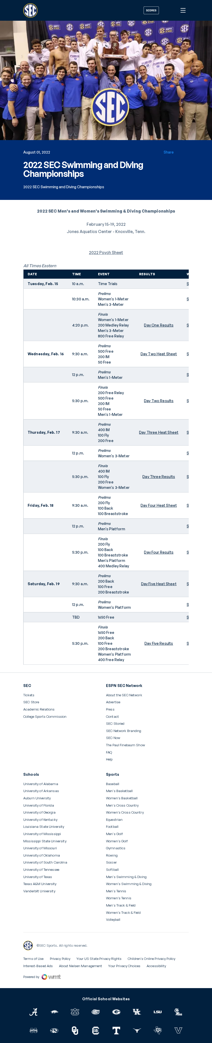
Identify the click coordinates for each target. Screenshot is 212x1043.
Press (110, 709)
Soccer (111, 862)
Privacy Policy (60, 959)
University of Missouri (40, 848)
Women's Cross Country (125, 812)
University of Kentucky (40, 820)
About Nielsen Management (80, 966)
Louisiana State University (43, 827)
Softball (112, 870)
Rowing (112, 855)
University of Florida (38, 805)
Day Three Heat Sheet (158, 432)
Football (112, 827)
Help (109, 759)
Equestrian (114, 820)
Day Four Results (158, 552)
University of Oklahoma (41, 855)
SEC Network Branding (123, 731)
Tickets (28, 695)
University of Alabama (40, 784)
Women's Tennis (118, 898)
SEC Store (31, 702)
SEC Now (113, 738)
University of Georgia (39, 812)
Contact (112, 717)
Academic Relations (39, 709)
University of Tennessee (41, 870)
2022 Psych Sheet (106, 252)
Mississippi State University (44, 841)
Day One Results (158, 325)
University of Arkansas (41, 791)
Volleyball (113, 920)
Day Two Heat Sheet (159, 354)
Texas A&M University (40, 884)
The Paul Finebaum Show (125, 745)
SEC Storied (115, 724)
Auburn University (37, 798)
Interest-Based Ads (38, 966)
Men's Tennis (116, 891)
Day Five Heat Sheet (159, 584)
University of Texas (37, 877)
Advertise (113, 702)
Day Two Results (158, 401)
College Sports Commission (44, 717)
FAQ (109, 752)
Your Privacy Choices (124, 966)
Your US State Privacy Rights (99, 959)
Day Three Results (158, 476)
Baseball (112, 784)
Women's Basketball (122, 798)
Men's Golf (114, 834)
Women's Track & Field (123, 913)
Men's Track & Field (120, 905)
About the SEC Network (124, 695)
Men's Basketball (119, 791)
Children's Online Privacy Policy (151, 959)
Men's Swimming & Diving (126, 877)
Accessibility (156, 966)
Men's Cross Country (122, 805)
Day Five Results (159, 643)
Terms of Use (33, 959)
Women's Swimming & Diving (129, 884)
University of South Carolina (45, 862)
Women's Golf (117, 841)
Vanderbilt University (39, 891)
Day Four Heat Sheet (159, 505)
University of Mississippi (42, 834)
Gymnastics (115, 848)
